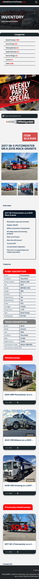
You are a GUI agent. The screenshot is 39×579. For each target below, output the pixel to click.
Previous (4, 188)
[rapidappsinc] (19, 122)
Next (35, 188)
